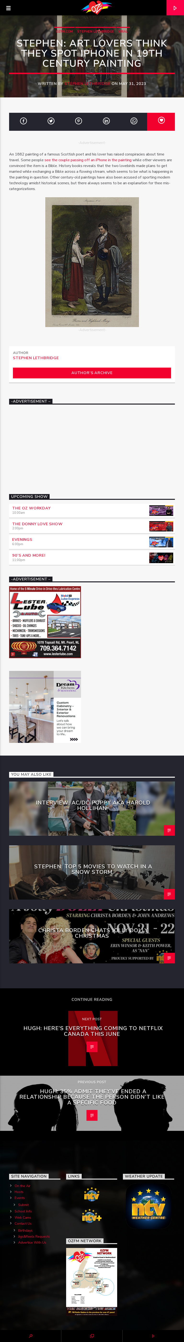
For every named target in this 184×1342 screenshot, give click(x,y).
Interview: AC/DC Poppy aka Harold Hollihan (93, 805)
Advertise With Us (32, 1242)
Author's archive (92, 373)
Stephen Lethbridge (95, 32)
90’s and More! (28, 555)
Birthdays (25, 1230)
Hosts (19, 1192)
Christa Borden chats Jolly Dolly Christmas (93, 933)
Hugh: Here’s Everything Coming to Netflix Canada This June (93, 1031)
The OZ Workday (31, 508)
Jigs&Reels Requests (34, 1236)
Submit (23, 1205)
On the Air (22, 1186)
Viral (123, 32)
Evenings (22, 539)
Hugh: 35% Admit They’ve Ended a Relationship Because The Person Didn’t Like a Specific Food (92, 1097)
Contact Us (23, 1223)
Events (20, 1198)
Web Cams (23, 1217)
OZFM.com (64, 32)
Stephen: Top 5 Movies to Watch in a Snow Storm (93, 869)
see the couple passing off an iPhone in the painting (88, 160)
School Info (23, 1211)
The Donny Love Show (37, 524)
